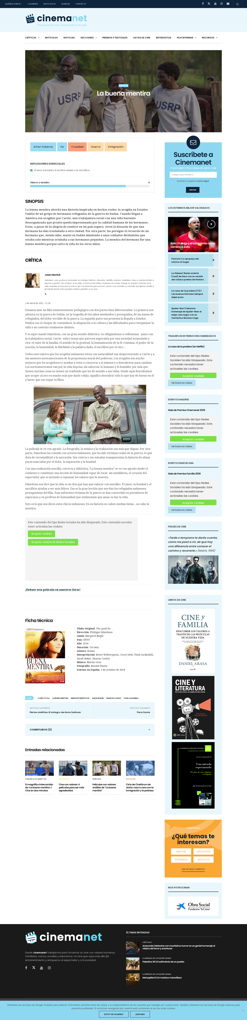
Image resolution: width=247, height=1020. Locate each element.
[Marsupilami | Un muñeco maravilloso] (132, 979)
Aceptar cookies (41, 533)
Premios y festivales (115, 37)
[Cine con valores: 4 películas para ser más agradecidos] (73, 768)
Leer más (140, 1014)
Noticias (69, 37)
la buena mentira (60, 698)
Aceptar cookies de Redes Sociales (53, 542)
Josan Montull (52, 274)
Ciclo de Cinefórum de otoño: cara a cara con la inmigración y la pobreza (140, 787)
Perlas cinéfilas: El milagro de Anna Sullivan (55, 712)
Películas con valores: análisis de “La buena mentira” (104, 787)
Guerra (95, 147)
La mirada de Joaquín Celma (156, 958)
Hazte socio (49, 4)
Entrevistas (163, 37)
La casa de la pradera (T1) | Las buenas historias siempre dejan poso (187, 294)
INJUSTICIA (204, 859)
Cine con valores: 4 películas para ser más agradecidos (71, 787)
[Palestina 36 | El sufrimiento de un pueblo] (132, 963)
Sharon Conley (113, 698)
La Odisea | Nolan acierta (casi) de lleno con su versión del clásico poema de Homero (187, 276)
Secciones (87, 37)
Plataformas (185, 37)
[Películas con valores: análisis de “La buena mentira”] (106, 768)
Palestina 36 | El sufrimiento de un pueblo (163, 961)
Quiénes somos (12, 4)
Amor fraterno (43, 147)
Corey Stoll (44, 698)
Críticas (30, 37)
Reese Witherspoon (80, 698)
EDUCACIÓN (203, 851)
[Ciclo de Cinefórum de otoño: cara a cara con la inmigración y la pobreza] (140, 768)
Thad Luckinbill (131, 698)
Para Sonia (143, 712)
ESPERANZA (181, 859)
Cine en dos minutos (36, 779)
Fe (62, 147)
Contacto (80, 4)
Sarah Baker (98, 698)
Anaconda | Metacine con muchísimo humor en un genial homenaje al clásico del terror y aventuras (178, 947)
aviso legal (203, 181)
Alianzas (65, 4)
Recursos (208, 37)
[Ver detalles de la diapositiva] (193, 906)
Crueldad (77, 147)
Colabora (33, 4)
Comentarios (41, 729)
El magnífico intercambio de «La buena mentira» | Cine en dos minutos (39, 787)
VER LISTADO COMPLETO (193, 869)
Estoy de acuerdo (113, 1014)
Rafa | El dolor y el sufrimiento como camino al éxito (193, 245)
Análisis (96, 779)
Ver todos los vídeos (181, 382)
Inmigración (116, 147)
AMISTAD (181, 851)
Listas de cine (141, 37)
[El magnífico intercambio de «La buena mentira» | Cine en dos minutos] (39, 768)
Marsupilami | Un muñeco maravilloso (162, 977)
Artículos (51, 37)
